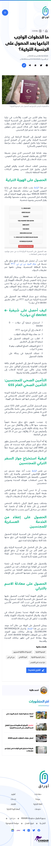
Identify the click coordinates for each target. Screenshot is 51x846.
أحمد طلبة (34, 690)
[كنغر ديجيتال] (25, 839)
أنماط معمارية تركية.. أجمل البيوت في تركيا (19, 715)
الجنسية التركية (40, 652)
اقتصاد (13, 804)
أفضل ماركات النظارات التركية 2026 (20, 738)
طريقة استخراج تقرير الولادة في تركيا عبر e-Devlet (19, 749)
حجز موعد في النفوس (37, 662)
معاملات (37, 794)
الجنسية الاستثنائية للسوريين (22, 652)
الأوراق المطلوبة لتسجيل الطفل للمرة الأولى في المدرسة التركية (19, 726)
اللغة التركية (37, 804)
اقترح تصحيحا (34, 670)
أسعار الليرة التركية (13, 809)
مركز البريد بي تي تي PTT (23, 263)
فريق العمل (29, 823)
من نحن (12, 818)
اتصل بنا (43, 823)
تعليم (13, 794)
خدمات (13, 799)
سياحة (37, 799)
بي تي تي (10, 657)
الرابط (36, 187)
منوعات (38, 809)
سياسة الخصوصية (12, 823)
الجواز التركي (23, 657)
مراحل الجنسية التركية (38, 657)
